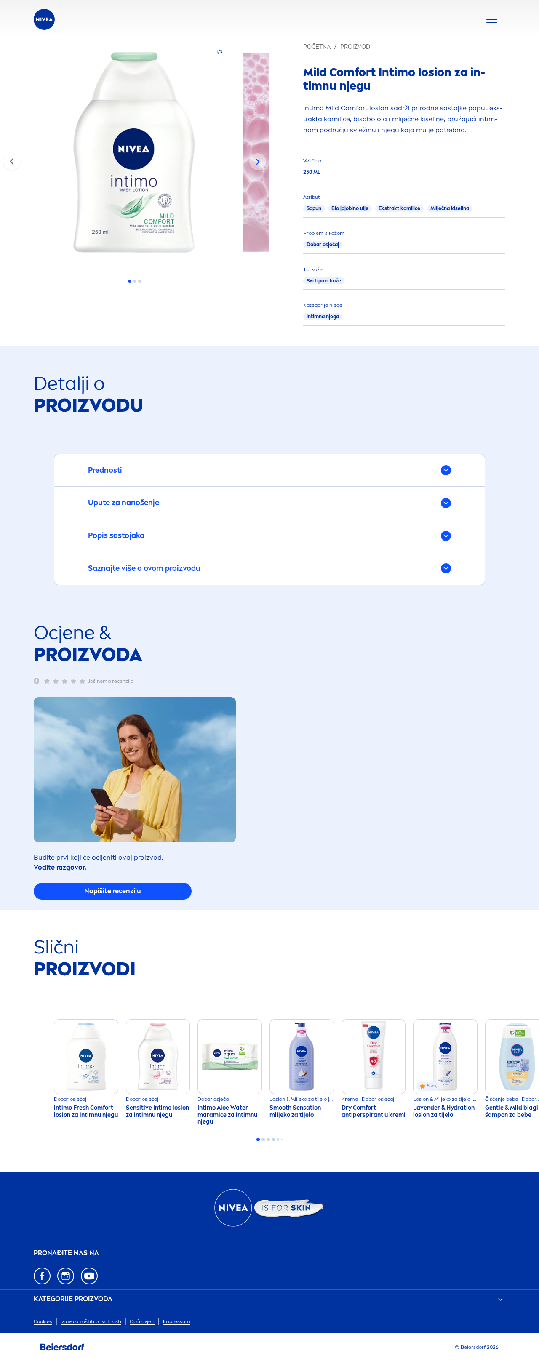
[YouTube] (89, 1276)
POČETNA (317, 47)
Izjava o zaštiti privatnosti (91, 1321)
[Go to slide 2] (134, 281)
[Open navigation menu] (491, 19)
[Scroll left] (11, 161)
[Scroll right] (257, 161)
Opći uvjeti (142, 1321)
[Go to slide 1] (129, 281)
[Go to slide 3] (139, 281)
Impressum (176, 1321)
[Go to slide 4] (273, 1139)
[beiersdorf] (62, 1347)
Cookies (43, 1321)
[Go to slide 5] (278, 1139)
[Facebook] (42, 1276)
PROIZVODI (356, 47)
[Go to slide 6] (282, 1139)
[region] (135, 154)
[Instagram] (65, 1276)
